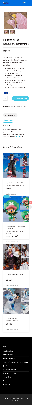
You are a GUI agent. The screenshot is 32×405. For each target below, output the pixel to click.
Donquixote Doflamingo (19, 106)
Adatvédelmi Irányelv (9, 370)
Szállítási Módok (8, 355)
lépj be (18, 136)
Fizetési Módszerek (9, 358)
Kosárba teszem (22, 98)
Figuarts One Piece (9, 110)
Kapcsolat (6, 381)
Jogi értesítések (8, 366)
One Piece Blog (8, 351)
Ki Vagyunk (6, 384)
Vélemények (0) (8, 120)
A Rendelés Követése (9, 373)
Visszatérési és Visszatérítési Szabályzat (15, 362)
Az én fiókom (7, 377)
